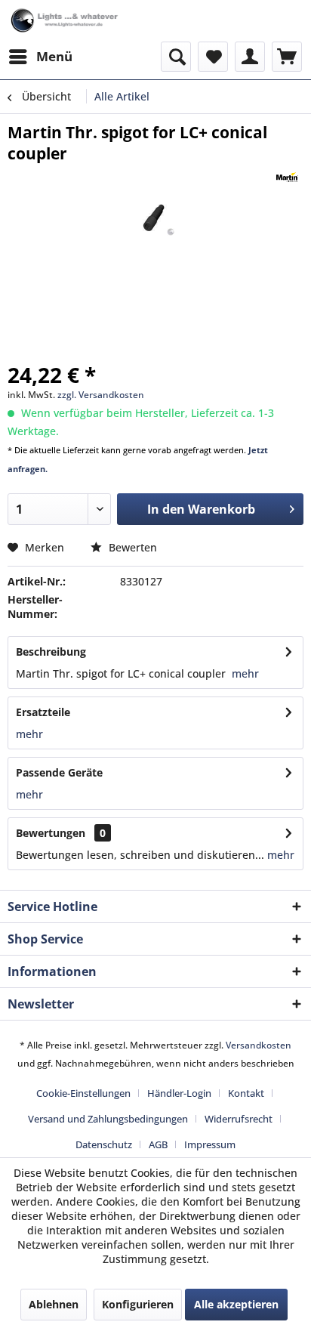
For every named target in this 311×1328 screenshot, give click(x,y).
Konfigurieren (138, 1304)
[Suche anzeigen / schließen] (176, 57)
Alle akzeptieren (236, 1304)
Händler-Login (179, 1093)
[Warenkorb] (287, 57)
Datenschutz (103, 1144)
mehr (244, 673)
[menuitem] (40, 57)
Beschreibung (51, 651)
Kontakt (246, 1093)
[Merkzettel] (213, 57)
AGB (158, 1144)
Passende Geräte (59, 772)
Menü (54, 56)
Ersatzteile (43, 712)
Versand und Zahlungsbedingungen (108, 1119)
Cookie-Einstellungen (83, 1093)
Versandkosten (258, 1045)
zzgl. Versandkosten (100, 394)
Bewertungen (50, 833)
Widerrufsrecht (239, 1119)
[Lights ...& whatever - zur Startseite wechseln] (65, 21)
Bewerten (131, 547)
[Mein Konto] (250, 57)
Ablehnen (54, 1304)
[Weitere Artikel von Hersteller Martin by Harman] (287, 177)
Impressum (210, 1144)
